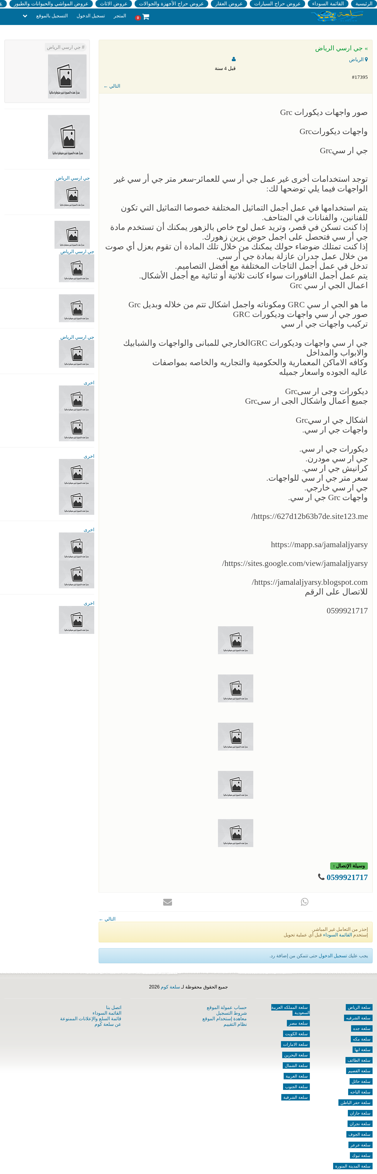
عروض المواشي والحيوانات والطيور (51, 3)
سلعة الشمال (296, 1065)
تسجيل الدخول (91, 15)
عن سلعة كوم (108, 1024)
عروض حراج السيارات (277, 3)
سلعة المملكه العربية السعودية (290, 1010)
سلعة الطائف (359, 1060)
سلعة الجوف (359, 1134)
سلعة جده (362, 1028)
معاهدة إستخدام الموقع (224, 1018)
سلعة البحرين (296, 1055)
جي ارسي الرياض (64, 47)
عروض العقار (229, 3)
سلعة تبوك (361, 1155)
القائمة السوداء (328, 3)
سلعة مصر (298, 1023)
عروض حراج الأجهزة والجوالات (171, 3)
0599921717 (347, 877)
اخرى (89, 382)
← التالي (111, 86)
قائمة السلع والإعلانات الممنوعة (90, 1018)
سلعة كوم (170, 986)
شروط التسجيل (231, 1013)
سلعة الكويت (296, 1033)
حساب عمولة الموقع (227, 1007)
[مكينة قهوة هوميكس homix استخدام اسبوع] (76, 574)
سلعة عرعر (360, 1145)
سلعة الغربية (297, 1076)
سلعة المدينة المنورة (353, 1166)
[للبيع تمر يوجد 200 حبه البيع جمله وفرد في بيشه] (76, 399)
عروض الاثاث (114, 3)
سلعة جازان (360, 1113)
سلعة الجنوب (296, 1086)
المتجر (120, 15)
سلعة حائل (361, 1081)
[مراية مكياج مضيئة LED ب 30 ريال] (76, 427)
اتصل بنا (113, 1007)
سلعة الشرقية (295, 1097)
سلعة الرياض (359, 1007)
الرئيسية (364, 3)
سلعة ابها (363, 1049)
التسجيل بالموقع (52, 15)
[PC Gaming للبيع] (76, 619)
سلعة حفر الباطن (355, 1102)
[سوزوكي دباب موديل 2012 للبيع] (76, 546)
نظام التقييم (235, 1024)
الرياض (357, 59)
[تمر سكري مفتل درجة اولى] (76, 472)
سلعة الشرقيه (358, 1018)
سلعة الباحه (360, 1092)
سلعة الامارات (295, 1044)
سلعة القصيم (359, 1070)
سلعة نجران (360, 1123)
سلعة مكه (362, 1039)
